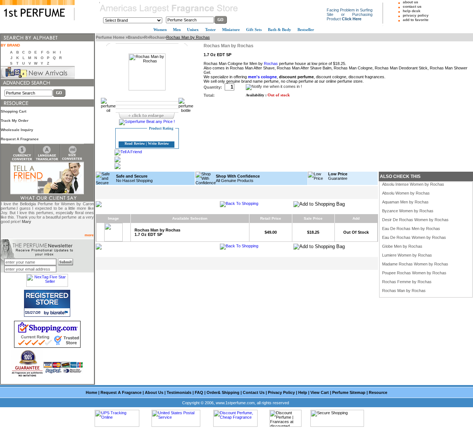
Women (160, 29)
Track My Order (14, 121)
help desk (412, 11)
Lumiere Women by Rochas (407, 255)
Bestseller (305, 29)
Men (177, 29)
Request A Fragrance (20, 139)
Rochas (156, 37)
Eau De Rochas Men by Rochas (411, 228)
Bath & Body (279, 29)
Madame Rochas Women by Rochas (415, 264)
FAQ (199, 392)
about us (410, 2)
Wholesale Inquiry (17, 130)
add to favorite (416, 20)
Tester (210, 29)
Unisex (193, 29)
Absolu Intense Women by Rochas (413, 184)
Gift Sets (254, 29)
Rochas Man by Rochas (404, 290)
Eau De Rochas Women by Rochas (414, 237)
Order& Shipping (223, 392)
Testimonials (179, 392)
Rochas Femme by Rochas (407, 281)
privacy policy (416, 15)
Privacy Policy (281, 392)
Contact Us (254, 392)
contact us (412, 6)
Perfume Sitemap (348, 392)
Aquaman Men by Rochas (405, 202)
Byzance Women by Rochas (407, 211)
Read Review (135, 143)
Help (302, 392)
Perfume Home (111, 37)
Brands (135, 37)
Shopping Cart (13, 111)
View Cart (319, 392)
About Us (154, 392)
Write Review (158, 143)
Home (91, 392)
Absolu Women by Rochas (406, 193)
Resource (378, 392)
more (89, 235)
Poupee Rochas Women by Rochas (414, 273)
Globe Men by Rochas (402, 246)
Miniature (231, 29)
